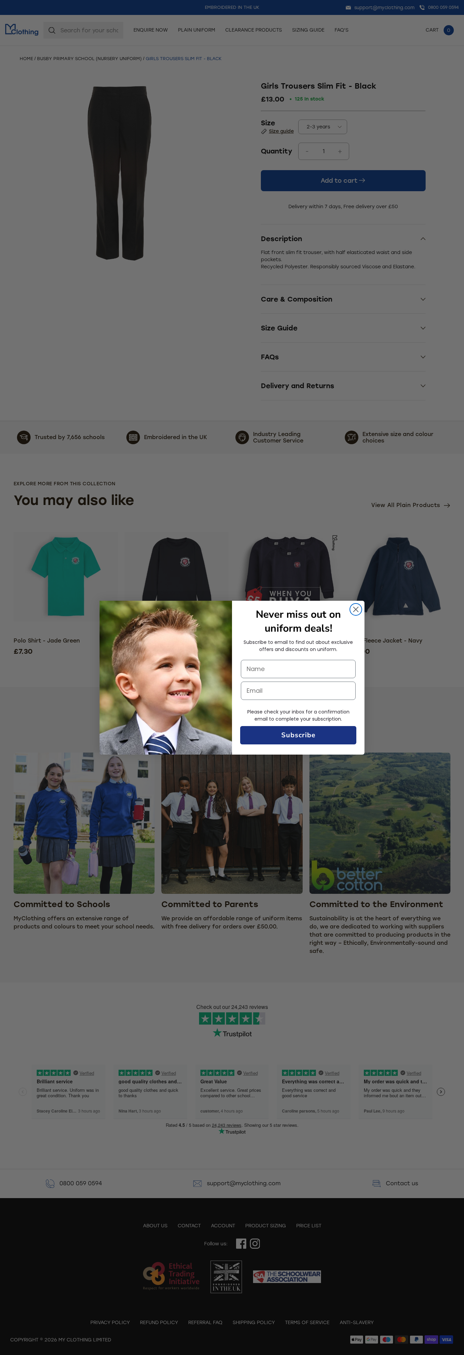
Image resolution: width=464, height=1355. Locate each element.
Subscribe (298, 735)
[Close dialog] (356, 609)
